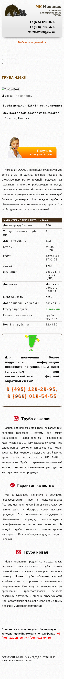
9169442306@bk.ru (41, 32)
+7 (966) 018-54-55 (42, 27)
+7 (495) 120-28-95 (42, 22)
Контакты (13, 63)
